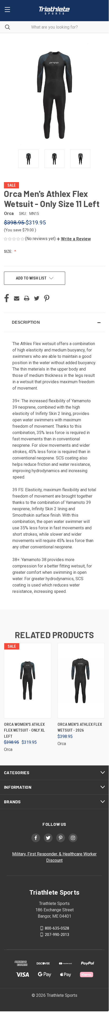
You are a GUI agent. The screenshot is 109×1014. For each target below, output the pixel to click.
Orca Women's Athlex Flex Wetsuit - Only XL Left (24, 730)
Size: (8, 251)
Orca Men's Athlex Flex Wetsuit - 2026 (80, 727)
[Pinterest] (46, 298)
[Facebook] (6, 298)
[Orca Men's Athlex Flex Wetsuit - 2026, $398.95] (81, 680)
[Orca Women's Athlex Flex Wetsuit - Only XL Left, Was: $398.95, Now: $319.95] (27, 680)
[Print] (26, 298)
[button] (74, 238)
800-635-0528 (57, 928)
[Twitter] (36, 298)
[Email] (16, 298)
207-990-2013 (57, 934)
